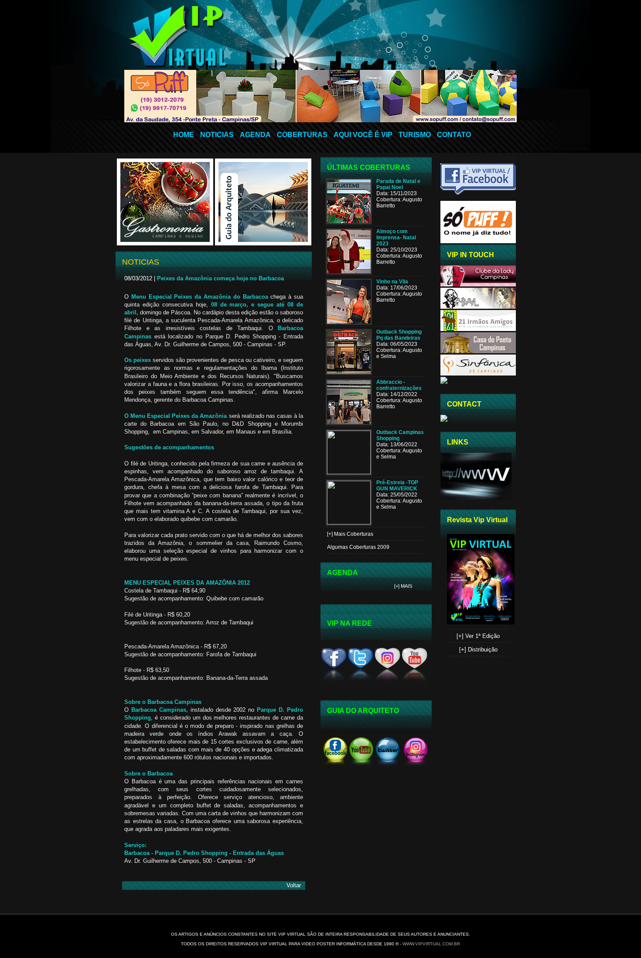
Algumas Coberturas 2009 (358, 547)
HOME (183, 134)
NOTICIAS (217, 134)
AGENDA (255, 134)
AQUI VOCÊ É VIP (363, 134)
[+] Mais (403, 586)
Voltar (293, 885)
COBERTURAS (302, 134)
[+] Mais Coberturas (350, 534)
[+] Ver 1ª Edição (478, 636)
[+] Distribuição (478, 649)
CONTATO (454, 134)
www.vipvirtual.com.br (431, 943)
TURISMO (415, 134)
